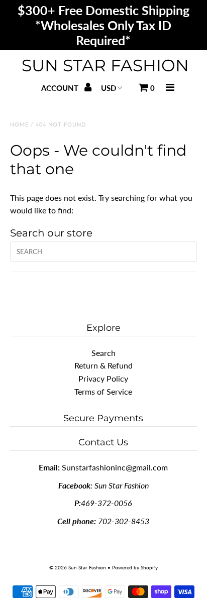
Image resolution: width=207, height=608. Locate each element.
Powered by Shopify (135, 567)
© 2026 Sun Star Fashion (77, 567)
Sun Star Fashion (105, 65)
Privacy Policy (103, 378)
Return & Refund (103, 365)
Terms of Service (103, 391)
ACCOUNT (60, 87)
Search (103, 352)
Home (19, 124)
